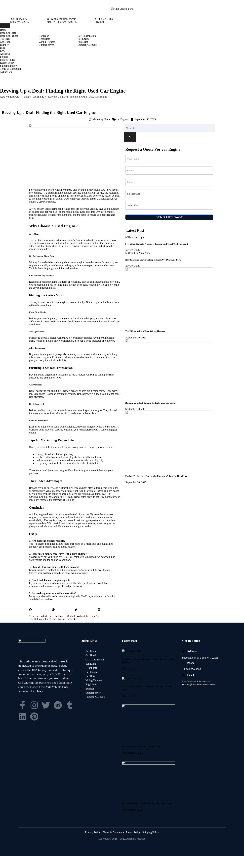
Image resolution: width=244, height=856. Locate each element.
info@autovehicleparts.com (196, 681)
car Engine (122, 119)
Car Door (5, 41)
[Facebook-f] (22, 705)
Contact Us (6, 71)
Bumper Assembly (87, 44)
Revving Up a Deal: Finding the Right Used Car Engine (150, 403)
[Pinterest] (34, 716)
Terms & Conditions (10, 68)
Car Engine (83, 38)
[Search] (130, 137)
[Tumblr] (69, 705)
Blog (2, 47)
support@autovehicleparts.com (198, 684)
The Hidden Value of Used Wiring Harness (145, 331)
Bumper (4, 44)
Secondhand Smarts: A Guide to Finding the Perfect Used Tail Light (156, 244)
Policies (4, 56)
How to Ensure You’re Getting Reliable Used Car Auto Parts (153, 260)
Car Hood (44, 35)
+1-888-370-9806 (191, 669)
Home (3, 29)
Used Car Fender (9, 35)
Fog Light (83, 41)
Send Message (169, 217)
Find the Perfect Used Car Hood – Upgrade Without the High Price (156, 476)
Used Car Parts (8, 32)
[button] (40, 609)
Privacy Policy (7, 59)
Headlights (44, 38)
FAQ (2, 50)
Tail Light (5, 38)
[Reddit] (58, 705)
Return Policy (7, 62)
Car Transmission (87, 35)
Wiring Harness (47, 41)
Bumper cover (46, 44)
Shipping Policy (8, 65)
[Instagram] (34, 705)
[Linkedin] (22, 716)
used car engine (47, 201)
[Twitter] (46, 705)
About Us (5, 53)
